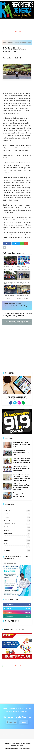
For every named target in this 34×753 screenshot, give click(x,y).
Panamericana (8, 533)
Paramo (6, 537)
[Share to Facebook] (7, 243)
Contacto (21, 734)
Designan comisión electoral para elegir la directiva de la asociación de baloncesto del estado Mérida (23, 283)
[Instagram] (19, 402)
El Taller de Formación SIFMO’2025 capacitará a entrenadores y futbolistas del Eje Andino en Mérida (10, 298)
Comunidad (7, 510)
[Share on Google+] (26, 243)
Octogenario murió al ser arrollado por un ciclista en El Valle (21, 444)
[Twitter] (15, 402)
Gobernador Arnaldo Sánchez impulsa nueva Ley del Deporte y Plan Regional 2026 (23, 297)
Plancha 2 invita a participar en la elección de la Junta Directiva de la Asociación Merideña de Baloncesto (23, 269)
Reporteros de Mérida (19, 743)
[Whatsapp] (23, 402)
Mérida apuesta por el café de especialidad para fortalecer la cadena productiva (22, 495)
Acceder (4, 734)
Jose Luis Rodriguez (24, 748)
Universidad (7, 550)
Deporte (6, 514)
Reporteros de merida (12, 304)
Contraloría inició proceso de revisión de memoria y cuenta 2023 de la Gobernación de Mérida (18, 315)
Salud (5, 543)
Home (4, 42)
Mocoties (6, 527)
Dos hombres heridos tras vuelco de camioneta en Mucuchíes (17, 322)
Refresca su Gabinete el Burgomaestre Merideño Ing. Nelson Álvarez (21, 468)
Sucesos (6, 547)
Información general (9, 524)
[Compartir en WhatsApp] (22, 243)
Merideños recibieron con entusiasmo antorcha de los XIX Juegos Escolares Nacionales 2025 (10, 269)
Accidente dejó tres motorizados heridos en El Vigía (21, 452)
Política (6, 540)
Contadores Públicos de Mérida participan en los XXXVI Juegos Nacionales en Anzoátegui (10, 283)
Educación (7, 520)
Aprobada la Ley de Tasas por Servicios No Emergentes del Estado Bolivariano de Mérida (21, 460)
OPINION (6, 530)
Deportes (10, 42)
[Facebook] (10, 402)
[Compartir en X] (16, 243)
